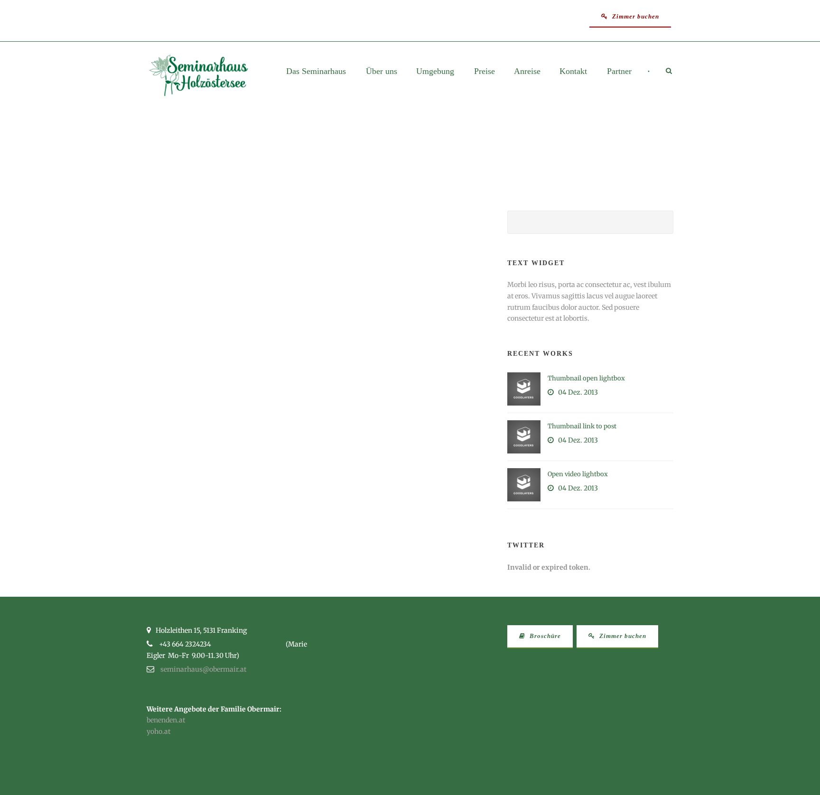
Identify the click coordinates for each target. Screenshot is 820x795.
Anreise (527, 71)
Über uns (381, 71)
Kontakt (573, 71)
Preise (484, 71)
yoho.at (158, 731)
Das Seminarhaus (316, 71)
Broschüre (544, 635)
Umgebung (435, 71)
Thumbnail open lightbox (586, 378)
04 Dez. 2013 (578, 392)
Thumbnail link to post (582, 426)
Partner (619, 71)
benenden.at (166, 720)
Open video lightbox (578, 474)
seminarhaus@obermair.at (203, 669)
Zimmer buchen (634, 16)
